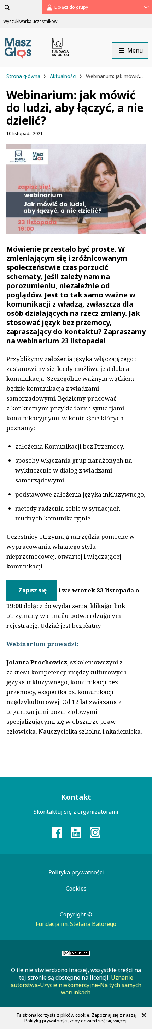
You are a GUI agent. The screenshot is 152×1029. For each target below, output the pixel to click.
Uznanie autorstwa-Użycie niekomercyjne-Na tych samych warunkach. (76, 985)
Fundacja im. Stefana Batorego (76, 924)
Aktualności (64, 76)
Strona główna (24, 76)
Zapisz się (32, 590)
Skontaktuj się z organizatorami (76, 812)
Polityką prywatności (46, 1020)
